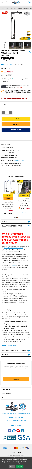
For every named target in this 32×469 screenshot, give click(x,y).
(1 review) (10, 64)
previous (2, 199)
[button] (16, 221)
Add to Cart (8, 195)
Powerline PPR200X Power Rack (13, 248)
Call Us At (16, 417)
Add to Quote (16, 130)
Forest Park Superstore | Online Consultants (16, 414)
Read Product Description (14, 98)
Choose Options (24, 195)
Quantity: (4, 110)
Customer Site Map (16, 425)
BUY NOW (8, 198)
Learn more (4, 81)
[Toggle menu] (2, 2)
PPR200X (13, 265)
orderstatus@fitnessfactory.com (16, 420)
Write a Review (19, 64)
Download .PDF (19, 160)
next (30, 199)
